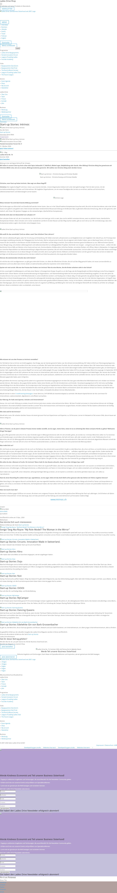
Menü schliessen (8, 45)
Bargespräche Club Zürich (9, 66)
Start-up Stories (5, 132)
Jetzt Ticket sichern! (6, 148)
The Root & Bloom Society (9, 70)
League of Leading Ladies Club (11, 72)
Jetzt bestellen (5, 159)
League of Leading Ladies (9, 57)
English (3, 38)
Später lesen (4, 137)
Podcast (4, 36)
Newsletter (4, 88)
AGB (115, 745)
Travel (3, 34)
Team (3, 97)
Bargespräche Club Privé (9, 68)
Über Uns (4, 94)
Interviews (4, 25)
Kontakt (3, 101)
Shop (3, 83)
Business (4, 27)
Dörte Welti (3, 511)
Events (3, 31)
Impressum (100, 745)
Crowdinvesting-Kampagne (24, 394)
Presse (3, 99)
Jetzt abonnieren (8, 657)
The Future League (7, 75)
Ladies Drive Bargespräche (10, 53)
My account (5, 86)
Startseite (5, 42)
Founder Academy (7, 59)
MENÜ (4, 22)
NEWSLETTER (7, 9)
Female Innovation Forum (9, 55)
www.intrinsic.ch (59, 499)
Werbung (4, 110)
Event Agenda (5, 81)
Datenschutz (109, 745)
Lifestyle (4, 29)
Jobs (2, 103)
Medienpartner (6, 112)
